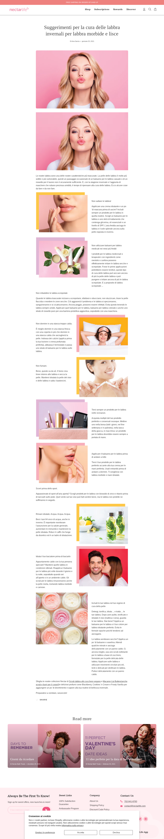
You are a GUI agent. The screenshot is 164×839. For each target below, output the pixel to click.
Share (43, 700)
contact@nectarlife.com (135, 806)
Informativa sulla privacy (73, 825)
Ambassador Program (69, 808)
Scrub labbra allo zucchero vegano (85, 681)
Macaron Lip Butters (112, 681)
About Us (94, 801)
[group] (82, 2)
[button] (101, 9)
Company (95, 795)
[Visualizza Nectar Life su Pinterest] (146, 819)
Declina (116, 832)
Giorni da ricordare (22, 759)
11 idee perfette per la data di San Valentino (113, 759)
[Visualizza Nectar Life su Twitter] (140, 819)
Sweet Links (65, 795)
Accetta (80, 832)
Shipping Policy (97, 805)
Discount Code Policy (99, 809)
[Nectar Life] (19, 9)
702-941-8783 (130, 801)
